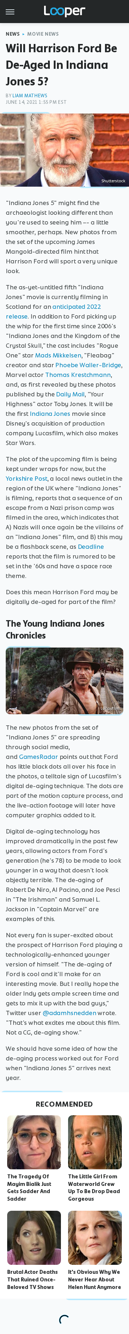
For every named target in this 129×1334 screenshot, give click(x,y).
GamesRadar (38, 756)
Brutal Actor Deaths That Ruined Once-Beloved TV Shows (32, 1279)
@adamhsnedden (69, 1013)
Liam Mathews (30, 96)
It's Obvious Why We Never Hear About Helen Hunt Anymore (94, 1279)
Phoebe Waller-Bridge (88, 365)
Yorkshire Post (26, 478)
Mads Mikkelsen (58, 355)
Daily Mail (70, 394)
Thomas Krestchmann (78, 374)
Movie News (43, 34)
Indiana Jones (50, 413)
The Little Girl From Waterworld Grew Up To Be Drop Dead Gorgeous (94, 1187)
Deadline (91, 546)
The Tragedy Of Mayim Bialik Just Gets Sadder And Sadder (29, 1187)
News (13, 34)
